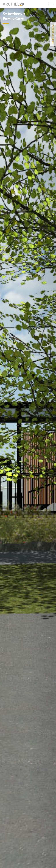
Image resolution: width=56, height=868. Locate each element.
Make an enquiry (53, 34)
